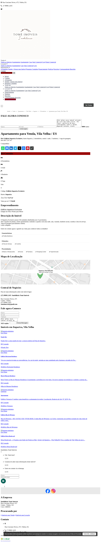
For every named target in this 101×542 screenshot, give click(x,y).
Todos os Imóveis (6, 62)
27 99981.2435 (11, 99)
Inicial (7, 76)
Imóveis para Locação (23, 515)
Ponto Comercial (50, 62)
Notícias (50, 69)
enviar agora (23, 129)
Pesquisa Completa (32, 69)
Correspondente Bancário (67, 69)
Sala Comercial (37, 62)
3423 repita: (5, 323)
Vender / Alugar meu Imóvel (17, 69)
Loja (43, 62)
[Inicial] (25, 58)
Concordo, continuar (89, 534)
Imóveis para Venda (8, 515)
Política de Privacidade (76, 534)
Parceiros (56, 69)
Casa (30, 62)
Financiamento (43, 69)
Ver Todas (88, 105)
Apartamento (16, 62)
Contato (3, 71)
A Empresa (4, 69)
